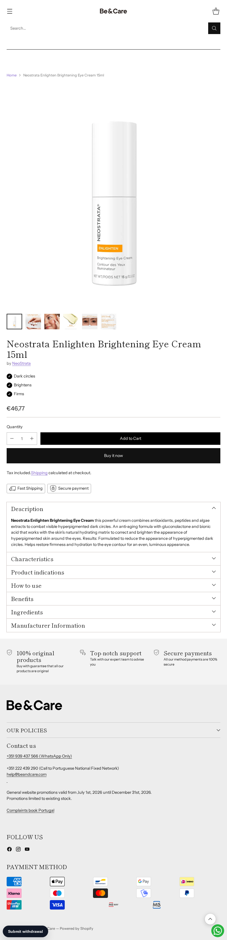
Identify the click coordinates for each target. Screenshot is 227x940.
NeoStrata (21, 363)
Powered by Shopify (76, 928)
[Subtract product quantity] (12, 439)
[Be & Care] (113, 11)
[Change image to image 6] (108, 321)
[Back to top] (210, 919)
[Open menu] (9, 11)
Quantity (15, 426)
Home (12, 75)
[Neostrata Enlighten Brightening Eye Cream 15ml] (113, 195)
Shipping (39, 472)
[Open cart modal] (215, 11)
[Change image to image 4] (71, 321)
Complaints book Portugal (30, 810)
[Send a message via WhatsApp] (217, 930)
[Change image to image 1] (14, 321)
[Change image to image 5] (89, 321)
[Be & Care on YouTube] (27, 850)
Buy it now (113, 455)
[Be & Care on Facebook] (9, 850)
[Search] (214, 28)
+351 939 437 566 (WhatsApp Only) (39, 756)
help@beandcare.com (27, 774)
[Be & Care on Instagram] (18, 850)
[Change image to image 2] (33, 321)
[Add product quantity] (32, 439)
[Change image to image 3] (52, 321)
